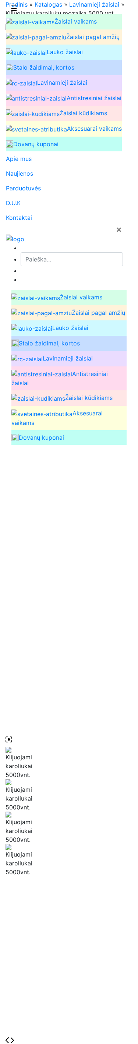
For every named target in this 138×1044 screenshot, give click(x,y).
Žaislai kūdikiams (83, 113)
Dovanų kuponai (36, 144)
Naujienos (19, 173)
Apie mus (19, 158)
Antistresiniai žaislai (94, 98)
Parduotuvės (23, 188)
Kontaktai (19, 217)
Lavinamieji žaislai (62, 82)
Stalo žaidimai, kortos (43, 67)
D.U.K (13, 203)
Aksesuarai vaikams (94, 128)
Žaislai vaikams (75, 21)
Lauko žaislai (65, 52)
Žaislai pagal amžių (93, 37)
